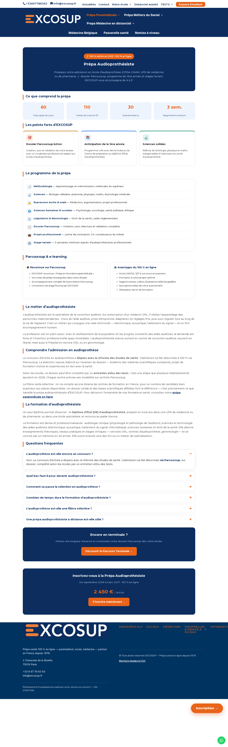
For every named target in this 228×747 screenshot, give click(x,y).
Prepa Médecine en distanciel (109, 23)
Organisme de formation (189, 734)
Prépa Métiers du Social (142, 15)
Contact (104, 4)
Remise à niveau (147, 33)
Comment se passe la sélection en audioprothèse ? (63, 486)
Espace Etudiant (190, 4)
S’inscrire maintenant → (109, 601)
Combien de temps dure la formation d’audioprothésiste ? (68, 497)
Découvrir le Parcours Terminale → (109, 551)
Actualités (89, 4)
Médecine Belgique (83, 33)
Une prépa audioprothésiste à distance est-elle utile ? (64, 519)
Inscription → (207, 708)
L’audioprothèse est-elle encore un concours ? (59, 454)
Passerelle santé (116, 33)
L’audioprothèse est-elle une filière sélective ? (59, 508)
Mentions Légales (193, 726)
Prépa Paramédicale (102, 15)
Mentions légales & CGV (132, 660)
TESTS (165, 4)
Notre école (120, 4)
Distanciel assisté (146, 4)
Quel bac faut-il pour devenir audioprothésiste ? (60, 475)
